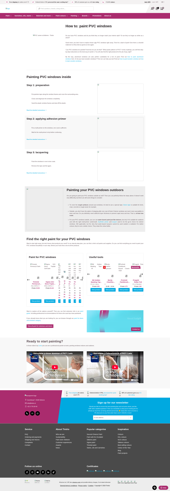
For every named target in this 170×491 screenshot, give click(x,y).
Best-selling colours (125, 445)
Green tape (126, 205)
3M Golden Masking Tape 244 (96, 281)
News (58, 448)
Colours (120, 434)
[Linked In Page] (48, 472)
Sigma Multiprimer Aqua (59, 283)
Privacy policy (82, 485)
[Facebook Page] (27, 472)
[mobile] (27, 413)
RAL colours (122, 437)
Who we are (60, 434)
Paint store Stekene (63, 440)
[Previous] (28, 280)
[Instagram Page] (32, 472)
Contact (27, 445)
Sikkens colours (123, 442)
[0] (148, 2)
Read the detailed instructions (36, 110)
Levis (40, 345)
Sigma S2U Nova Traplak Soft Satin (50, 283)
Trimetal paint (91, 445)
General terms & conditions (68, 485)
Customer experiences (64, 442)
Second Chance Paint (94, 434)
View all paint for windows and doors (40, 326)
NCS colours (122, 440)
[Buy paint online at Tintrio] (8, 8)
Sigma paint (91, 442)
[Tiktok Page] (53, 472)
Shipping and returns (32, 440)
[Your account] (153, 8)
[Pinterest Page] (43, 472)
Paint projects (122, 453)
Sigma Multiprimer (64, 282)
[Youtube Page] (37, 472)
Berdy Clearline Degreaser (110, 281)
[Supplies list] (157, 8)
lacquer (114, 222)
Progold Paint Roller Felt (138, 281)
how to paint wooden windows (129, 59)
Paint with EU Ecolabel (95, 437)
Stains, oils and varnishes (96, 448)
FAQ (26, 434)
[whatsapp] (37, 413)
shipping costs (76, 482)
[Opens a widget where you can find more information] (163, 488)
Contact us (136, 329)
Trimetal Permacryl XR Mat (70, 283)
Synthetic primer (103, 222)
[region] (55, 280)
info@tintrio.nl (31, 403)
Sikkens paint (91, 440)
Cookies (90, 485)
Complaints (29, 442)
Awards (58, 445)
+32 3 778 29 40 (32, 406)
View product (35, 301)
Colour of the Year (124, 448)
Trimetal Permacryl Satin (36, 283)
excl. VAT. (155, 2)
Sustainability (60, 437)
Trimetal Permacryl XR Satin (75, 283)
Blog (119, 450)
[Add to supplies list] (38, 278)
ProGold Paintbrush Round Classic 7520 (124, 281)
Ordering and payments (33, 437)
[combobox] (65, 8)
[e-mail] (32, 413)
